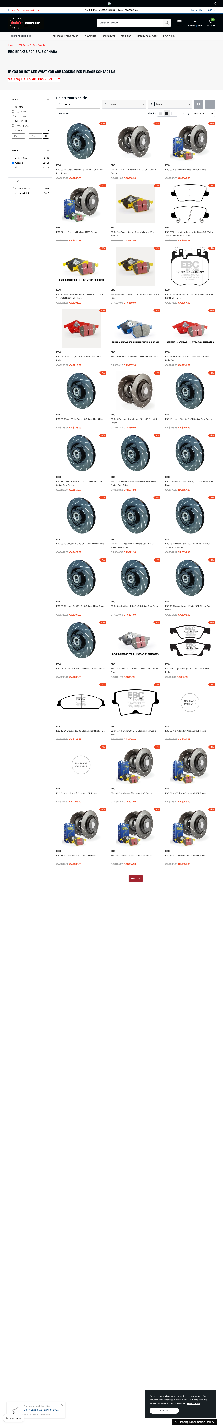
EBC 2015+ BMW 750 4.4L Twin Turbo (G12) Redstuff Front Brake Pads (189, 296)
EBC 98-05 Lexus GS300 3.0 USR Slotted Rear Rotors (80, 668)
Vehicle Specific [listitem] (22, 188)
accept (164, 1410)
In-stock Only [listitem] (21, 158)
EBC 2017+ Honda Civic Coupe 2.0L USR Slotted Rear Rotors (135, 421)
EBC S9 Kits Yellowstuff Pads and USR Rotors (185, 170)
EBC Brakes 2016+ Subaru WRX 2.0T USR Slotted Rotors (133, 171)
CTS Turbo (126, 36)
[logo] (26, 23)
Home (11, 45)
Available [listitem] (19, 163)
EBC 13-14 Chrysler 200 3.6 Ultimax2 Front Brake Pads (80, 731)
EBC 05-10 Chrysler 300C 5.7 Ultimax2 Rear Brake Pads (133, 733)
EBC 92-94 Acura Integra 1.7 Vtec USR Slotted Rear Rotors (188, 608)
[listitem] (32, 107)
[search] (167, 23)
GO (46, 136)
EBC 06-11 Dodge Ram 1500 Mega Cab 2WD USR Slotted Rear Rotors (133, 545)
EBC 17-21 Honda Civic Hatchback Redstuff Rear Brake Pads (187, 358)
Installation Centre (147, 36)
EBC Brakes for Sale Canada (31, 45)
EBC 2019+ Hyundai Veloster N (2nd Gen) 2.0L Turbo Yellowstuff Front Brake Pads (80, 296)
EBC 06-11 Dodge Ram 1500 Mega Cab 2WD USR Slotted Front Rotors (188, 545)
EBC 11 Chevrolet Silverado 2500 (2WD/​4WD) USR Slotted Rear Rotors (79, 483)
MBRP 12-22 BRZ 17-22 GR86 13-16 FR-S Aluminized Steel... (42, 1410)
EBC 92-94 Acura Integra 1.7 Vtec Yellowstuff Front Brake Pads (133, 234)
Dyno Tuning (169, 36)
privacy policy (193, 1403)
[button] (179, 23)
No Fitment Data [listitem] (22, 193)
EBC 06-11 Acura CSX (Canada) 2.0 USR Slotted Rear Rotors (189, 483)
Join (199, 26)
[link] (111, 3)
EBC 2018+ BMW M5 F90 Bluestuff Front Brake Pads (134, 357)
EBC (58, 165)
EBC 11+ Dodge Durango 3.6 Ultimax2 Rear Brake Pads (187, 670)
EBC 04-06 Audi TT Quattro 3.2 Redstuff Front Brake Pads (79, 358)
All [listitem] (16, 167)
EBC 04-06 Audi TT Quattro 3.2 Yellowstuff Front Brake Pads (135, 296)
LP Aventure (90, 36)
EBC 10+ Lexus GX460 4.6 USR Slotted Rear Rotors (188, 419)
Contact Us (196, 10)
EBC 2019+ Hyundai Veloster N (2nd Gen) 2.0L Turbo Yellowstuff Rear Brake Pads (189, 234)
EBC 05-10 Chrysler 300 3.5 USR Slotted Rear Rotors (80, 544)
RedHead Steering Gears (65, 36)
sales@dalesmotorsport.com (25, 10)
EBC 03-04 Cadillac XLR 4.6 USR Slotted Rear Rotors (135, 606)
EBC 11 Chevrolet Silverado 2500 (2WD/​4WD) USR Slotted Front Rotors (134, 483)
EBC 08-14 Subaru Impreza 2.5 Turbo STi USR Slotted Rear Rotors (80, 171)
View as (152, 113)
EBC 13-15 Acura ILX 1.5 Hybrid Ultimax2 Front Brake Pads (134, 670)
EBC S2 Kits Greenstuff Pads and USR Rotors (76, 232)
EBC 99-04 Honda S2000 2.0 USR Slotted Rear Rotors (80, 606)
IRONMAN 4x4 (108, 36)
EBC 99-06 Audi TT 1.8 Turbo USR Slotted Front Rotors (80, 419)
